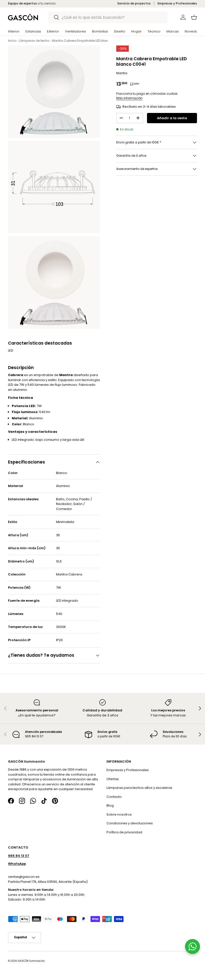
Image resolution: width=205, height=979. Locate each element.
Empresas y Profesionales (177, 3)
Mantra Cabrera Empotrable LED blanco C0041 (87, 40)
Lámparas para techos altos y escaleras (139, 788)
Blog (110, 805)
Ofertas (112, 779)
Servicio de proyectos (134, 3)
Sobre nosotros (119, 814)
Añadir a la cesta (172, 118)
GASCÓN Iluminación (31, 961)
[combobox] (108, 17)
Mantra (121, 73)
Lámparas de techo (34, 40)
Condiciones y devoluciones (129, 823)
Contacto (114, 796)
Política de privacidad (124, 832)
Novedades (194, 31)
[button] (194, 17)
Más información (129, 98)
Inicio (12, 40)
